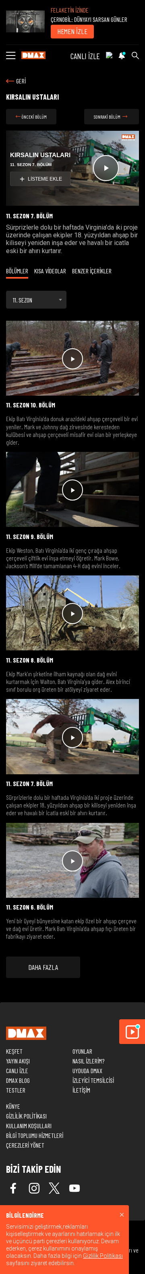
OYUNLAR (82, 1051)
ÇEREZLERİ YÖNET (25, 1145)
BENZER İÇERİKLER (92, 271)
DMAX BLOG (18, 1080)
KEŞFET (14, 1051)
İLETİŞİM (81, 1090)
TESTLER (15, 1090)
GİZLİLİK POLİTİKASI (26, 1116)
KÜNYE (13, 1106)
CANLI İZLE (85, 56)
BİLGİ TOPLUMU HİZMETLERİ (34, 1135)
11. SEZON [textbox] (22, 300)
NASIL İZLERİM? (88, 1061)
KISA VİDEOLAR (50, 271)
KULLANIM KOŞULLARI (29, 1125)
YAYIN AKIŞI (18, 1061)
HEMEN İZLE (72, 31)
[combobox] (36, 300)
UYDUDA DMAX (87, 1070)
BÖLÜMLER (17, 271)
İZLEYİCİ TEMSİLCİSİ (93, 1080)
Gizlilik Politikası (103, 1256)
